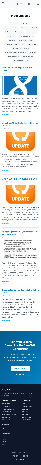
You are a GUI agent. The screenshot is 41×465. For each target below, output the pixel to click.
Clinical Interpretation (10, 28)
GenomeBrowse (31, 32)
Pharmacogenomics (25, 40)
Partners (4, 431)
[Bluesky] (24, 456)
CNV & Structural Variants (29, 28)
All (10, 24)
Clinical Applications (8, 409)
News (3, 436)
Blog (23, 403)
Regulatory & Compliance (20, 48)
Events (4, 439)
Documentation (26, 417)
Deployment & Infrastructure (14, 32)
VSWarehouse (18, 60)
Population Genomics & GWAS (14, 44)
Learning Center (27, 406)
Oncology (12, 40)
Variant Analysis (13, 56)
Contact (4, 444)
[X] (17, 456)
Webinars (25, 409)
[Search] (27, 60)
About (3, 428)
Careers (4, 441)
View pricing (20, 374)
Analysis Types (6, 411)
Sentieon (33, 52)
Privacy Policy (20, 459)
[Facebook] (20, 456)
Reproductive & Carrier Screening (15, 52)
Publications (26, 414)
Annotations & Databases (23, 24)
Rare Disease (32, 44)
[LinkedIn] (14, 456)
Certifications (6, 433)
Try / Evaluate (6, 420)
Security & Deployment (9, 414)
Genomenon (11, 36)
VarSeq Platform (28, 56)
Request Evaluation (20, 368)
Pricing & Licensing (7, 417)
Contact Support (27, 420)
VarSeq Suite (6, 403)
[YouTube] (27, 456)
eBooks (24, 411)
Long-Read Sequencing (26, 36)
